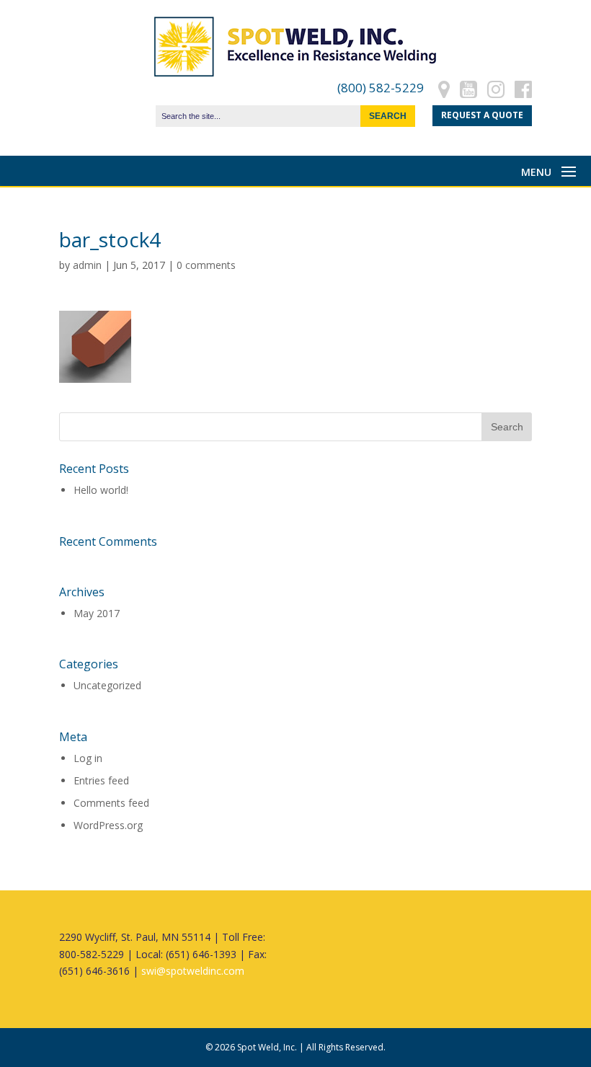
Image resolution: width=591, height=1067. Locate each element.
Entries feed (101, 780)
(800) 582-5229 (380, 87)
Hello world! (101, 490)
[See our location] (444, 87)
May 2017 (97, 613)
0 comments (206, 265)
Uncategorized (107, 685)
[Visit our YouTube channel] (468, 87)
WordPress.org (108, 825)
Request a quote (482, 115)
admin (87, 265)
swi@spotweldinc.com (192, 971)
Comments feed (111, 803)
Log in (88, 758)
